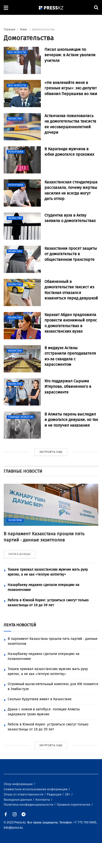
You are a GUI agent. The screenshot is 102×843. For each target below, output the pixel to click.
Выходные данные (18, 799)
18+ (68, 794)
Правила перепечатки (74, 804)
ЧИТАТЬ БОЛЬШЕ (19, 554)
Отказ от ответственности (24, 794)
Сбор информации (18, 784)
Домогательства (43, 29)
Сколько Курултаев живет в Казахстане (40, 699)
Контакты (43, 799)
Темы (24, 29)
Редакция (54, 794)
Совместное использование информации (36, 789)
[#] (51, 7)
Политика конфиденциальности (29, 804)
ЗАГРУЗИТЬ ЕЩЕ (51, 452)
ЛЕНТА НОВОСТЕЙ (20, 625)
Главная (9, 29)
